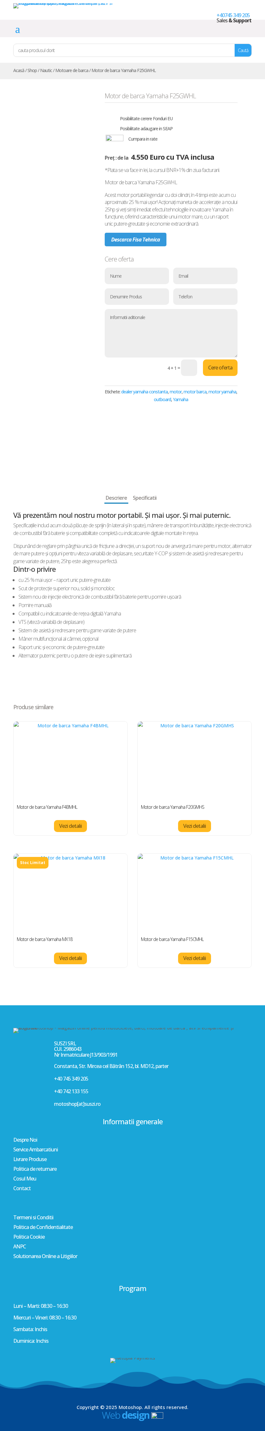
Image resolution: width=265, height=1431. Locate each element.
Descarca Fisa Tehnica (135, 239)
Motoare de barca (71, 70)
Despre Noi (25, 1140)
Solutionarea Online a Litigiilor (45, 1257)
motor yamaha (222, 392)
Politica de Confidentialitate (43, 1228)
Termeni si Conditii (33, 1218)
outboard (162, 399)
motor (176, 392)
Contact (22, 1189)
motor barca (195, 392)
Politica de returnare (35, 1169)
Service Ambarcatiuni (35, 1150)
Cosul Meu (24, 1179)
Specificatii (144, 497)
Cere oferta (220, 367)
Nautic (46, 70)
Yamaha (180, 399)
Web (125, 1415)
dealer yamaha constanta (144, 392)
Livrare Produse (30, 1160)
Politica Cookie (29, 1237)
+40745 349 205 (233, 15)
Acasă (18, 70)
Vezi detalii (70, 825)
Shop (32, 70)
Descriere (116, 497)
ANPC (19, 1247)
